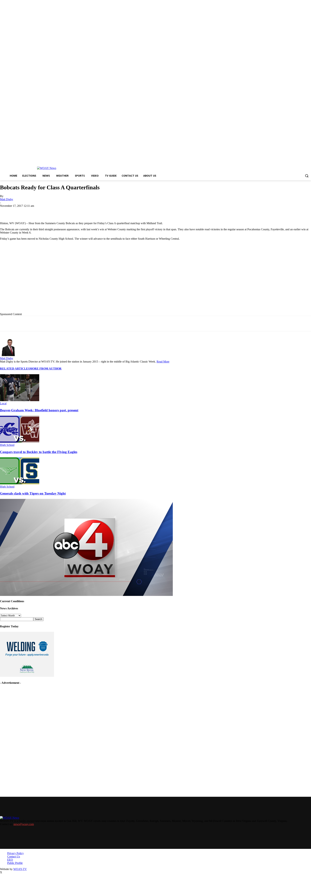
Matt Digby (6, 199)
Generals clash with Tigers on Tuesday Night (33, 493)
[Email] (72, 211)
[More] (124, 211)
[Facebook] (33, 211)
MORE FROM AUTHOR (46, 368)
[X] (46, 211)
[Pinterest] (85, 211)
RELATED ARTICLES (15, 368)
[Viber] (110, 211)
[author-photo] (8, 355)
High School (7, 444)
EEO (10, 859)
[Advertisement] (74, 279)
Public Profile (15, 862)
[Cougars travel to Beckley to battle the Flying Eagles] (19, 441)
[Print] (59, 211)
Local (3, 403)
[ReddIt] (97, 211)
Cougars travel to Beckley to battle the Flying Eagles (38, 452)
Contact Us (13, 856)
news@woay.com (23, 824)
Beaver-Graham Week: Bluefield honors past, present (39, 410)
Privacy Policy (15, 853)
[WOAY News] (46, 168)
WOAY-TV (20, 869)
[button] (306, 175)
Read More (163, 361)
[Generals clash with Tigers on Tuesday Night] (19, 483)
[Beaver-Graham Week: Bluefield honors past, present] (19, 400)
